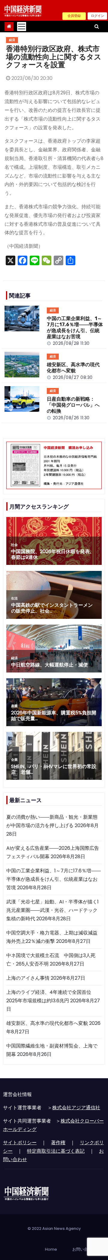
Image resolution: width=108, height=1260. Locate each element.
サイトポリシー (20, 1142)
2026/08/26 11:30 (71, 418)
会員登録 (74, 15)
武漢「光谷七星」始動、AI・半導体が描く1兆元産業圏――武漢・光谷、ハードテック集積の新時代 (52, 910)
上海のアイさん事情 (28, 978)
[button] (97, 26)
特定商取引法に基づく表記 (56, 1151)
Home (51, 1249)
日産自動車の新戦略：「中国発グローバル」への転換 (73, 405)
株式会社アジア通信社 (76, 1107)
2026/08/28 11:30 (71, 343)
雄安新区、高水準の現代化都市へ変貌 (73, 367)
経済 (12, 40)
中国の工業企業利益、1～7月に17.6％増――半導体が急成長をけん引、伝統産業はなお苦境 (75, 327)
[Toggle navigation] (22, 26)
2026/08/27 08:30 (73, 377)
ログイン (97, 15)
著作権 (58, 1142)
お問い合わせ (84, 1249)
